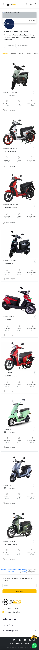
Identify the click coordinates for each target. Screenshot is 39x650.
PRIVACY (19, 643)
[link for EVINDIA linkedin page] (20, 640)
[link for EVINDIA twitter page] (30, 640)
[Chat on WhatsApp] (34, 646)
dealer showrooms (12, 571)
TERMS (12, 643)
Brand (13, 54)
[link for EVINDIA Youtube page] (25, 640)
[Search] (31, 4)
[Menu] (3, 4)
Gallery (28, 54)
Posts (21, 54)
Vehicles (5, 54)
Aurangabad (24, 571)
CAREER (26, 643)
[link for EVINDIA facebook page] (9, 640)
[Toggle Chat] (34, 638)
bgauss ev (19, 571)
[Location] (26, 4)
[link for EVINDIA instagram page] (14, 640)
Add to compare (10, 110)
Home (3, 570)
